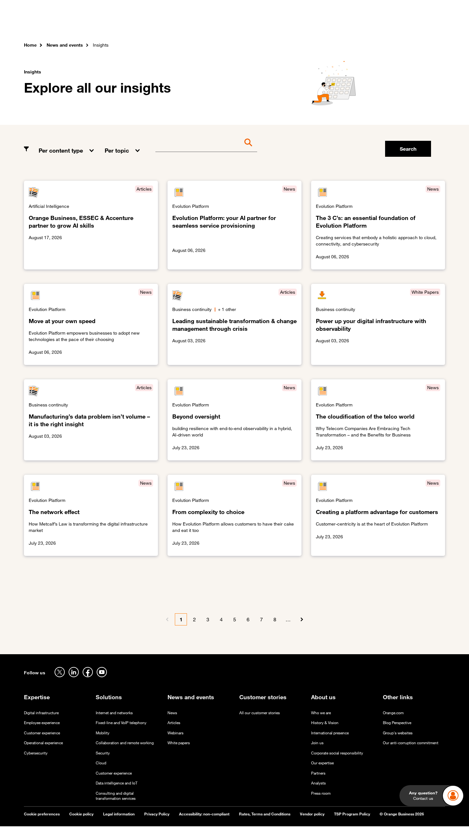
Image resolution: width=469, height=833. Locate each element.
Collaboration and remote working (125, 742)
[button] (67, 145)
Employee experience (42, 722)
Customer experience (42, 733)
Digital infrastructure (41, 712)
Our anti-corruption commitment (410, 742)
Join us (317, 742)
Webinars (175, 733)
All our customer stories (259, 712)
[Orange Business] (47, 24)
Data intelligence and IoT (117, 783)
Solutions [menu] (151, 25)
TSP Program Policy (352, 814)
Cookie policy (81, 814)
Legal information (119, 814)
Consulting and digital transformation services (116, 796)
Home (30, 45)
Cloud (101, 763)
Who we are (321, 712)
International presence (330, 733)
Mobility (102, 733)
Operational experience (43, 742)
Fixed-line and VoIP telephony (121, 722)
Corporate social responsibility (337, 753)
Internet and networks (114, 712)
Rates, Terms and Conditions (264, 814)
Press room (321, 793)
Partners (318, 773)
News (172, 712)
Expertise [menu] (119, 25)
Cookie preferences (42, 814)
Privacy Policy (156, 814)
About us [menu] (286, 25)
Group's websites (398, 733)
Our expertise (322, 763)
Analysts (318, 783)
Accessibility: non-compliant (204, 814)
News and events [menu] (245, 25)
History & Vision (325, 722)
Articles (174, 722)
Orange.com (393, 712)
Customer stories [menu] (194, 25)
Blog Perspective (397, 722)
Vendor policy (312, 814)
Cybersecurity (36, 753)
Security (103, 753)
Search (408, 149)
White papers (179, 742)
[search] (410, 24)
